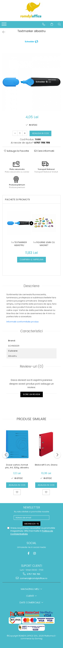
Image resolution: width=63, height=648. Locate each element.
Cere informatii (45, 151)
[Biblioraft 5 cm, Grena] (46, 444)
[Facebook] (28, 553)
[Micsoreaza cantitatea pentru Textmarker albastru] (15, 133)
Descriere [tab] (31, 286)
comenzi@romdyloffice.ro (33, 578)
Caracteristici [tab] (31, 331)
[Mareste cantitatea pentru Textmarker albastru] (24, 133)
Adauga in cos (40, 133)
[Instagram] (34, 553)
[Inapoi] (2, 32)
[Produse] (4, 25)
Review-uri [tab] (31, 366)
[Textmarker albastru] (31, 82)
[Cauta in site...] (59, 24)
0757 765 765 (33, 574)
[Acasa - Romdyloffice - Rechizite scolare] (31, 10)
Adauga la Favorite (17, 151)
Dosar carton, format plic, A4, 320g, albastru (17, 466)
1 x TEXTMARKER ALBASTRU (19, 244)
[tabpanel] (31, 82)
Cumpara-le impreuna (31, 259)
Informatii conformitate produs (22, 321)
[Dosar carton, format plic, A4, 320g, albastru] (17, 444)
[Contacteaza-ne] (43, 24)
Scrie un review (31, 394)
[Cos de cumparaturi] (51, 24)
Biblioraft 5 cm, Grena (46, 465)
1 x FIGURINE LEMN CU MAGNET (44, 244)
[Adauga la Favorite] (17, 492)
